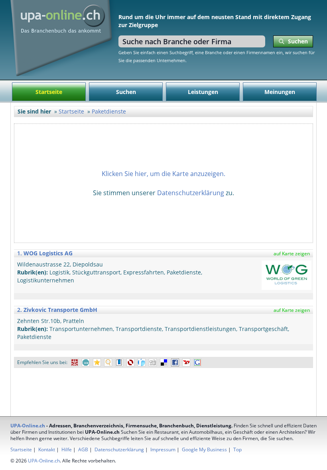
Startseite (48, 92)
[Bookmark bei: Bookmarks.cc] (119, 362)
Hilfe (66, 449)
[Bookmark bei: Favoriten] (97, 362)
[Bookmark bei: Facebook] (175, 362)
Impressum (162, 449)
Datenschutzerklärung (190, 192)
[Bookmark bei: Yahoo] (186, 362)
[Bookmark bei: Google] (197, 362)
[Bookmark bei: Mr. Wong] (75, 362)
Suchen (126, 92)
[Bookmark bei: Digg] (153, 362)
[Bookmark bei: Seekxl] (108, 362)
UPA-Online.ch (27, 425)
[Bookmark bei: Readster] (142, 362)
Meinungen (279, 92)
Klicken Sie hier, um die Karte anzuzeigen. (163, 173)
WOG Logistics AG (48, 253)
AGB (83, 449)
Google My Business (204, 449)
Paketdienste (109, 111)
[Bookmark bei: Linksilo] (130, 362)
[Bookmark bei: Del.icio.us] (164, 362)
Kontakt (46, 449)
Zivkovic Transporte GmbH (60, 309)
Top (237, 449)
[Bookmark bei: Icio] (86, 362)
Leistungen (203, 92)
